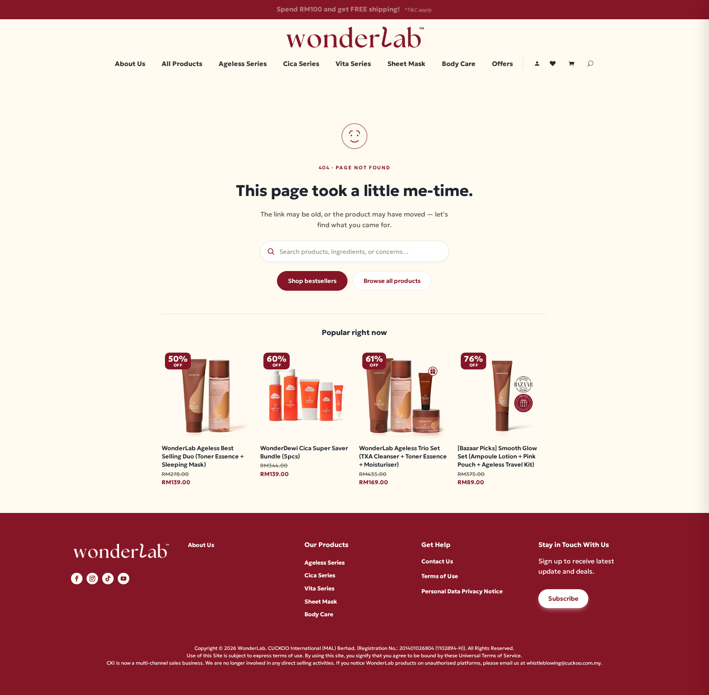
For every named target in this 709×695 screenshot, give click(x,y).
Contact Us (437, 561)
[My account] (537, 63)
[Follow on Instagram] (92, 578)
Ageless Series (243, 64)
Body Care (459, 64)
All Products (182, 64)
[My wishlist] (552, 63)
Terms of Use (439, 576)
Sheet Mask (406, 64)
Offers (502, 64)
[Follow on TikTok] (108, 578)
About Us (130, 64)
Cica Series (301, 64)
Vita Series (353, 64)
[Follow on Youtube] (123, 578)
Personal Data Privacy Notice (462, 591)
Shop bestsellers (312, 281)
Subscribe (563, 598)
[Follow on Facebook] (76, 578)
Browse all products (392, 281)
